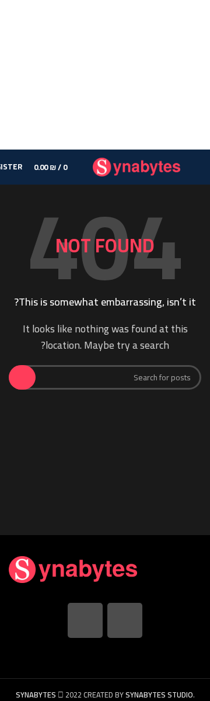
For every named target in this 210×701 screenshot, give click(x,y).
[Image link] (73, 568)
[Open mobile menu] (196, 167)
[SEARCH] (22, 377)
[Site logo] (136, 166)
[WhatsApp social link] (85, 620)
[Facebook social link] (124, 620)
